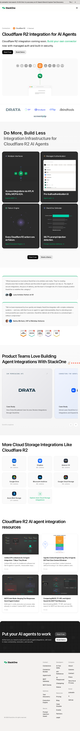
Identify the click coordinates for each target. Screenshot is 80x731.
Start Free (7, 52)
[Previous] (71, 425)
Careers (71, 670)
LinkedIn (71, 692)
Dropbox (40, 465)
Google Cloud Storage (66, 481)
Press (70, 677)
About (70, 666)
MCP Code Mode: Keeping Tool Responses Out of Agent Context (19, 599)
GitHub (70, 700)
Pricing (58, 697)
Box (14, 465)
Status (58, 687)
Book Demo (20, 52)
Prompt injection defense (53, 244)
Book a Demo (46, 257)
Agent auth (48, 198)
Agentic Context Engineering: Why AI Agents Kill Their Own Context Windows (59, 559)
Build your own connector (62, 41)
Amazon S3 (66, 465)
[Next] (76, 425)
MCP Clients (47, 685)
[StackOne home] (9, 8)
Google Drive (14, 481)
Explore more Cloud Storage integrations (40, 499)
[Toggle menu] (77, 8)
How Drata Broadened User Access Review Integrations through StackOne (26, 411)
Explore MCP (9, 198)
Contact (71, 673)
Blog (58, 700)
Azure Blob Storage (14, 498)
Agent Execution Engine (14, 244)
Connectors (6, 28)
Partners (59, 714)
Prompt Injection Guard (46, 714)
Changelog (60, 683)
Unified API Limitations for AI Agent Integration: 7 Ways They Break (16, 559)
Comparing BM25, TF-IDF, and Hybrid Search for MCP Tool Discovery (57, 599)
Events (58, 710)
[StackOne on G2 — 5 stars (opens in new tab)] (73, 363)
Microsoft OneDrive (40, 481)
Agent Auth (47, 675)
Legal (58, 717)
